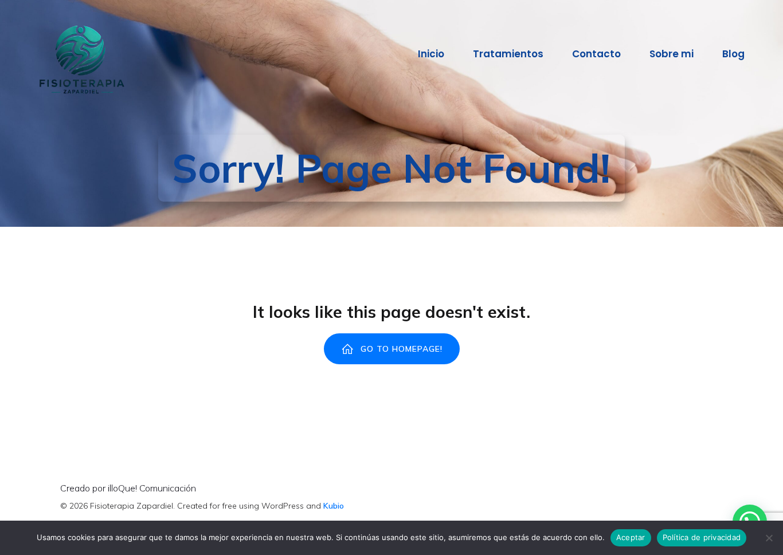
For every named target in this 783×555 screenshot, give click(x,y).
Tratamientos (508, 54)
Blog (733, 54)
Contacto (596, 54)
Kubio (333, 506)
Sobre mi (671, 54)
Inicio (431, 54)
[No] (768, 538)
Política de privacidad (702, 537)
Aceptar (630, 537)
